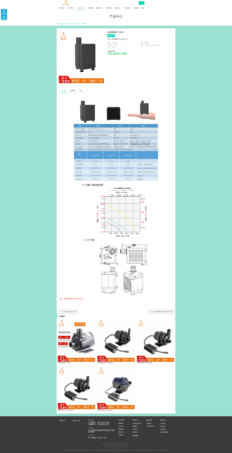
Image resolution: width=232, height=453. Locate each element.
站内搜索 (135, 8)
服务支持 (99, 8)
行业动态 (162, 426)
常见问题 (162, 429)
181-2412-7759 (117, 53)
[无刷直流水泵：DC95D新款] (76, 387)
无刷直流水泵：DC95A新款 (105, 363)
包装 (80, 90)
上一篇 (67, 312)
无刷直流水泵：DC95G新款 (144, 363)
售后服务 (148, 423)
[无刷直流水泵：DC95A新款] (116, 340)
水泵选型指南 (164, 432)
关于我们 (70, 8)
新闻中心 (117, 8)
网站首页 (62, 8)
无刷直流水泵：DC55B (64, 363)
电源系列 (134, 432)
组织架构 (121, 429)
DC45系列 (84, 24)
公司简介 (121, 426)
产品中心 (80, 8)
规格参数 (72, 90)
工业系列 (76, 24)
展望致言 (121, 423)
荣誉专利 (109, 8)
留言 (142, 8)
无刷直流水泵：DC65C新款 (105, 410)
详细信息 (63, 90)
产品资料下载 (150, 426)
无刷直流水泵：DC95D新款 (65, 410)
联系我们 (127, 8)
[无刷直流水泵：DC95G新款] (155, 340)
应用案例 (90, 8)
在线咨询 (111, 36)
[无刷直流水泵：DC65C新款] (116, 387)
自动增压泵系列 (136, 423)
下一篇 (161, 312)
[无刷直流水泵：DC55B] (76, 340)
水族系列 (134, 426)
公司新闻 (162, 423)
